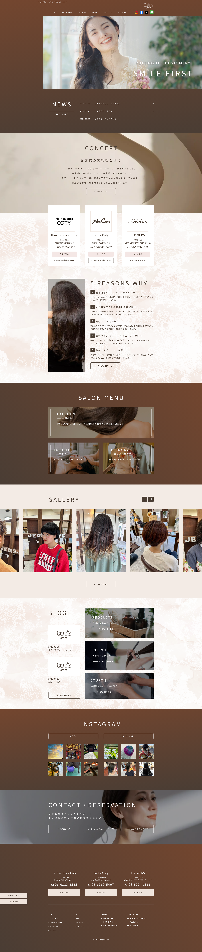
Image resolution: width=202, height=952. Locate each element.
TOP (53, 12)
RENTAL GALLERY (55, 922)
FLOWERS (134, 925)
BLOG (78, 914)
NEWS (78, 918)
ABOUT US (53, 918)
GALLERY (52, 930)
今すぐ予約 (64, 892)
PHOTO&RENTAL (110, 925)
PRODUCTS (53, 926)
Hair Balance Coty (138, 918)
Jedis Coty (135, 922)
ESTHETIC (108, 922)
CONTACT (80, 926)
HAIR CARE (108, 918)
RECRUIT (122, 12)
